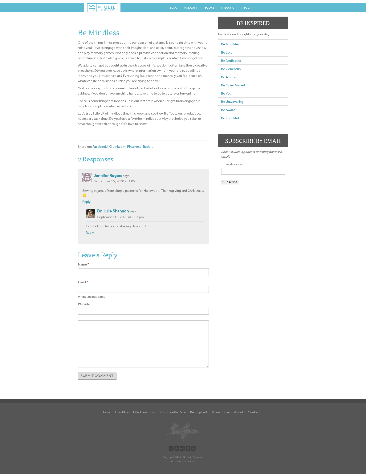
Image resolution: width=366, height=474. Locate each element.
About (246, 7)
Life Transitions (144, 412)
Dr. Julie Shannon (113, 211)
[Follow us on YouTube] (193, 448)
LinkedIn (119, 146)
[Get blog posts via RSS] (176, 448)
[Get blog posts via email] (187, 448)
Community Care (173, 412)
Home (106, 412)
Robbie (183, 461)
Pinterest (134, 146)
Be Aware (228, 110)
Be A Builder (230, 44)
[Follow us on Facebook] (171, 448)
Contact (254, 412)
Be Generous (231, 69)
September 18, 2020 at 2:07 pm (120, 217)
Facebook (99, 146)
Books (209, 7)
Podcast (190, 7)
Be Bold (226, 52)
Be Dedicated (231, 61)
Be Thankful (230, 118)
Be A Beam (229, 77)
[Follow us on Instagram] (182, 448)
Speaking (227, 7)
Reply (86, 202)
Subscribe (230, 182)
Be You (226, 93)
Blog (173, 7)
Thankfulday (220, 412)
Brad (192, 461)
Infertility (122, 412)
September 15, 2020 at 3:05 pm (117, 181)
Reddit (148, 146)
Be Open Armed (233, 85)
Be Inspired (198, 412)
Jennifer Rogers (108, 175)
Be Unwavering (232, 101)
